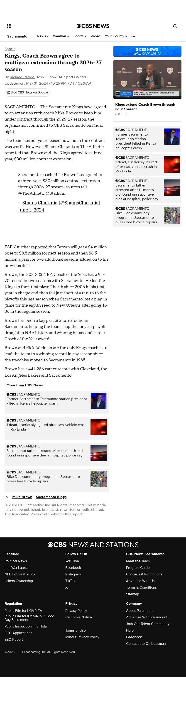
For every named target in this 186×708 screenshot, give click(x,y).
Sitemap (132, 594)
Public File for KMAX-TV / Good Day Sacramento (29, 618)
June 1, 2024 (31, 207)
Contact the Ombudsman (146, 643)
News (42, 36)
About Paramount (140, 610)
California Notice (78, 617)
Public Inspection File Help (26, 626)
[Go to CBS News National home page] (93, 26)
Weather (60, 36)
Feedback (134, 637)
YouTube (72, 561)
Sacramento (17, 36)
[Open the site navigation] (35, 26)
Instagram (73, 574)
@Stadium (55, 191)
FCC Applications (18, 633)
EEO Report (14, 639)
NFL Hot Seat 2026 (20, 574)
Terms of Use (75, 630)
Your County (115, 36)
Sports (78, 36)
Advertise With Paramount (146, 617)
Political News (16, 561)
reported (40, 247)
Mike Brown (22, 497)
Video (95, 36)
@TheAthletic (31, 191)
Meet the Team (138, 561)
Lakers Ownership (19, 581)
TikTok (70, 581)
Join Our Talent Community (147, 624)
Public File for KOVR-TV (23, 610)
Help (130, 630)
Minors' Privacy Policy (82, 637)
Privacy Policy (76, 610)
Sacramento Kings (51, 497)
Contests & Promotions (144, 574)
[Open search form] (175, 25)
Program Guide (138, 567)
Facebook (73, 567)
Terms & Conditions (141, 587)
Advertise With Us (140, 581)
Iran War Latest (16, 567)
